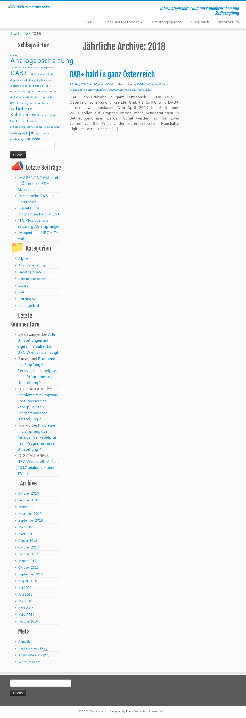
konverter (33, 121)
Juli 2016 (24, 588)
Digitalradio (17, 91)
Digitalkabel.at (98, 711)
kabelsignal (48, 115)
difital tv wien (37, 74)
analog (14, 55)
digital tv (55, 91)
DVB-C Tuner (18, 103)
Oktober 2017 (28, 547)
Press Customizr (136, 711)
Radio (22, 292)
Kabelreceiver (25, 114)
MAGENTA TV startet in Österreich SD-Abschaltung (38, 183)
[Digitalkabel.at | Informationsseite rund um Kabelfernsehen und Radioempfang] (29, 6)
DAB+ (89, 22)
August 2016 (27, 581)
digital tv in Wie (19, 97)
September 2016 (30, 574)
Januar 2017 (27, 561)
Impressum (229, 22)
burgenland (48, 67)
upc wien (32, 138)
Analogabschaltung (42, 60)
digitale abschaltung (22, 80)
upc (30, 132)
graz (29, 103)
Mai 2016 (25, 601)
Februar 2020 (28, 500)
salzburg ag (17, 133)
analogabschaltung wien (25, 67)
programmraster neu (22, 126)
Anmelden (25, 641)
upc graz (41, 133)
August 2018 (27, 540)
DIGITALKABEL (140, 90)
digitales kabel (45, 80)
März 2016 (26, 614)
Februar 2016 (28, 621)
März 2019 (26, 534)
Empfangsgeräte (166, 22)
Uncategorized (28, 305)
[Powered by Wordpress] (165, 710)
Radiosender (51, 126)
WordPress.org (29, 662)
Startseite (19, 33)
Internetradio (41, 103)
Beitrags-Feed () (33, 648)
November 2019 (30, 513)
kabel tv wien (18, 121)
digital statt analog (37, 91)
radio (39, 126)
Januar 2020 (27, 507)
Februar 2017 (28, 554)
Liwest (44, 121)
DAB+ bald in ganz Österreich (112, 74)
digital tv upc (38, 97)
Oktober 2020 (28, 493)
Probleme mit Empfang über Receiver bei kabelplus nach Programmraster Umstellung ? (37, 370)
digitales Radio (41, 85)
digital (50, 74)
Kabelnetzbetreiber (122, 22)
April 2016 (26, 608)
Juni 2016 (25, 594)
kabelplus (22, 108)
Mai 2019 (25, 527)
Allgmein (24, 258)
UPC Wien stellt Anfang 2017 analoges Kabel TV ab (38, 467)
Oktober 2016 (28, 567)
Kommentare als (33, 655)
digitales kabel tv (20, 85)
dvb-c (51, 97)
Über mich (200, 22)
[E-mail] (72, 11)
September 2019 (30, 520)
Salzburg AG (27, 299)
